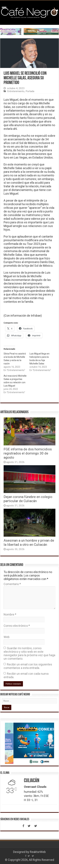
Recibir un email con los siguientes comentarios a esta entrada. (28, 666)
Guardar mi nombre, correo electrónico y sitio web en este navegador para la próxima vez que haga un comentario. (29, 653)
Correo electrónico (17, 625)
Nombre (10, 614)
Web (7, 637)
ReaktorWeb (38, 852)
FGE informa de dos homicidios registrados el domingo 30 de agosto (28, 453)
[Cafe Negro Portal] (29, 12)
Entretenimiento (15, 91)
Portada (30, 91)
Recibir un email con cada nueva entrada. (26, 675)
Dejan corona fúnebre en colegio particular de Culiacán (28, 499)
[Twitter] (29, 826)
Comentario (12, 584)
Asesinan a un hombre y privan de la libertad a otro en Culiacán (29, 542)
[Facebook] (23, 826)
